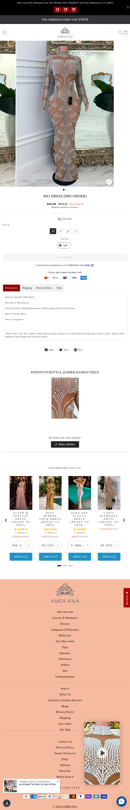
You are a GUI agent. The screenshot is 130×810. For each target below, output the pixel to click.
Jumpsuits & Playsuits (65, 629)
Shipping (55, 207)
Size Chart (65, 723)
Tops (65, 647)
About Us (65, 694)
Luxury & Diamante (65, 617)
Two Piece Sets (65, 641)
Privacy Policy (65, 747)
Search (65, 688)
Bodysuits (65, 635)
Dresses (65, 623)
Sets (65, 670)
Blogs (65, 706)
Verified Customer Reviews (65, 700)
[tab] (11, 287)
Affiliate (65, 765)
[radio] (53, 231)
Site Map (65, 729)
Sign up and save (64, 788)
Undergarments (64, 676)
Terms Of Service (65, 753)
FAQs (65, 759)
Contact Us (65, 741)
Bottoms (65, 653)
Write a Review (68, 445)
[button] (65, 219)
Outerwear (65, 659)
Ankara (65, 664)
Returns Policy (65, 712)
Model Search (65, 776)
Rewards (65, 770)
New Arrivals (65, 612)
